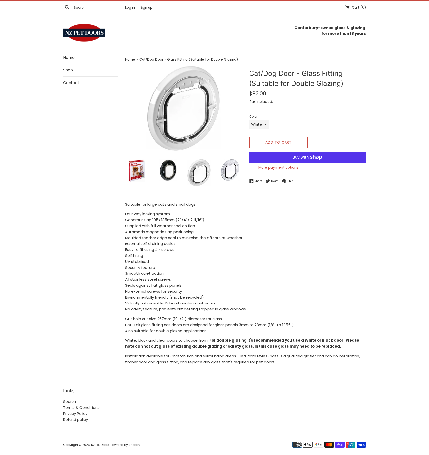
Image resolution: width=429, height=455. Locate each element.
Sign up (146, 7)
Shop (68, 70)
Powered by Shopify (125, 445)
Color (253, 116)
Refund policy (75, 419)
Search (69, 401)
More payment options (278, 167)
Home (69, 57)
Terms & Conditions (81, 407)
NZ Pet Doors (100, 445)
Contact (71, 83)
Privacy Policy (75, 413)
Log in (130, 7)
